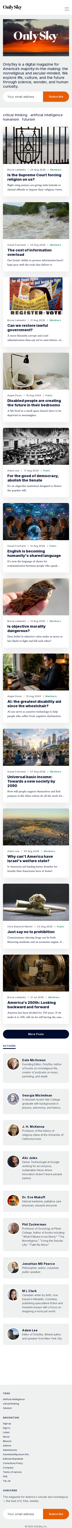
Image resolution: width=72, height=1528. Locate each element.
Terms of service (12, 1472)
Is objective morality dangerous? (26, 628)
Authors (9, 1045)
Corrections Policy (13, 1463)
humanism (11, 119)
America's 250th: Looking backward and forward (31, 1004)
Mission (7, 1441)
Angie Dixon (14, 395)
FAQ (5, 1476)
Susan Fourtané (16, 245)
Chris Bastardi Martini (20, 926)
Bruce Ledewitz (16, 169)
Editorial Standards (13, 1458)
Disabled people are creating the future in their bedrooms (34, 402)
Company (8, 1467)
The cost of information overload (29, 252)
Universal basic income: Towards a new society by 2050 (31, 781)
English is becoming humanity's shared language (34, 553)
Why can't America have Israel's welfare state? (30, 858)
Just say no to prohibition (31, 932)
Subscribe (56, 96)
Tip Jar (7, 1480)
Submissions (10, 1450)
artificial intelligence (46, 115)
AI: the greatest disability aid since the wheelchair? (34, 703)
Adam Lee (13, 470)
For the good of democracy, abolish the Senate (33, 478)
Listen (6, 1432)
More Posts (36, 1034)
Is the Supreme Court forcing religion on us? (34, 177)
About (6, 1436)
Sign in (6, 1428)
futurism (28, 119)
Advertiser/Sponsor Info (16, 1454)
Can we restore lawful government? (27, 327)
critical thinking (15, 115)
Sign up (7, 1423)
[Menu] (67, 7)
